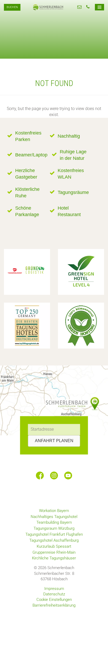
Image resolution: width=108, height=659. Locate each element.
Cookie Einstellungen (54, 599)
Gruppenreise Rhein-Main (54, 552)
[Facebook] (40, 475)
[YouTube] (68, 475)
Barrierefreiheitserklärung (54, 605)
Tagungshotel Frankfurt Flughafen (54, 534)
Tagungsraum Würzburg (54, 528)
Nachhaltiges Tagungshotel (54, 516)
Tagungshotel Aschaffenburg (54, 540)
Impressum (54, 588)
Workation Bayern (54, 510)
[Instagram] (54, 475)
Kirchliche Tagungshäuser (54, 558)
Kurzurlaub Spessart (54, 546)
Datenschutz (54, 594)
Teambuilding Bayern (54, 522)
